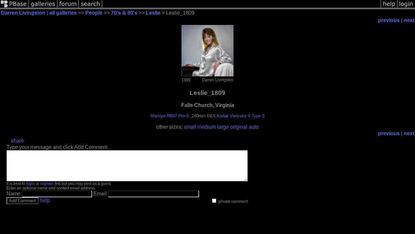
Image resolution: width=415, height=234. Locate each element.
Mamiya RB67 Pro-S (169, 115)
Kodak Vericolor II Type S (241, 115)
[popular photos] (241, 7)
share (17, 140)
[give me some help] (389, 7)
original (238, 127)
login (30, 183)
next (409, 20)
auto (254, 127)
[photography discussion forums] (68, 7)
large (223, 127)
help (45, 200)
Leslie (153, 13)
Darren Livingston (23, 13)
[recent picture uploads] (43, 7)
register (46, 183)
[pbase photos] (14, 7)
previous (389, 20)
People (93, 13)
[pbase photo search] (90, 7)
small (190, 127)
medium (206, 127)
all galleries (63, 13)
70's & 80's (124, 13)
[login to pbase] (406, 7)
